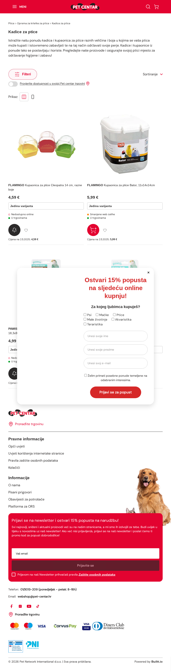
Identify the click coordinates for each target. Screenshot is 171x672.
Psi (89, 315)
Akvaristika (122, 319)
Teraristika (94, 324)
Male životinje (96, 319)
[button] (148, 272)
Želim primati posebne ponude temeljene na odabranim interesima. (117, 378)
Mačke (103, 315)
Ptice (120, 315)
